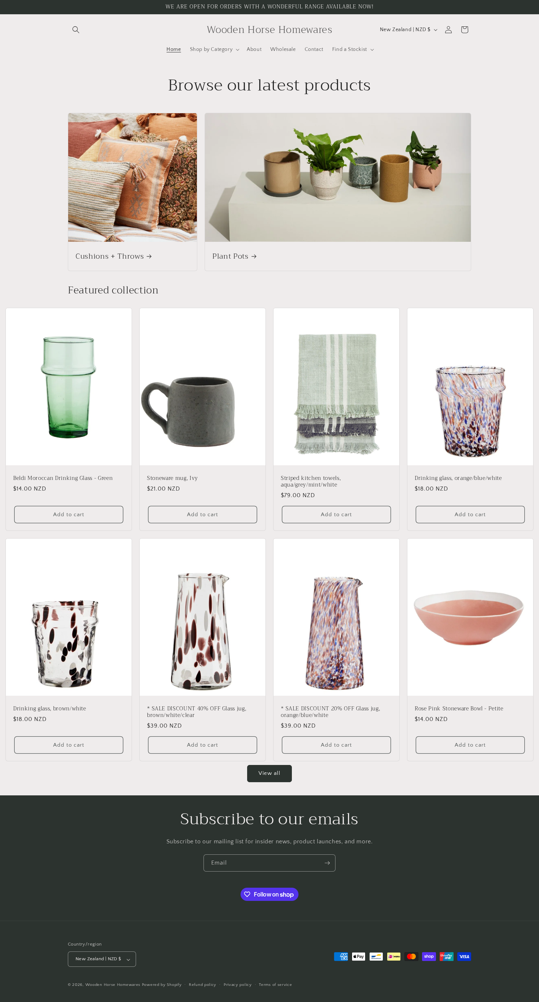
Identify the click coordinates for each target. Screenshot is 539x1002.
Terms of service (275, 985)
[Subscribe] (327, 863)
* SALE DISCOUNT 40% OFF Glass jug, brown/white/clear (196, 711)
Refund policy (202, 985)
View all (269, 773)
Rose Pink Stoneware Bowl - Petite (459, 708)
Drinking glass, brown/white (49, 708)
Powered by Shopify (162, 985)
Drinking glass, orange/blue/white (458, 478)
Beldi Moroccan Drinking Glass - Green (63, 478)
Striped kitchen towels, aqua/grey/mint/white (311, 481)
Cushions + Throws (110, 256)
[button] (76, 30)
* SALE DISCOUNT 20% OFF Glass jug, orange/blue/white (330, 711)
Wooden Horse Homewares (112, 985)
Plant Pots (230, 256)
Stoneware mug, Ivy (172, 478)
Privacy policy (238, 985)
